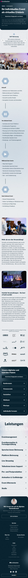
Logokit (14, 550)
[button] (26, 1)
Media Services (14, 527)
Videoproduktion (14, 531)
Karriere (7, 539)
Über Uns (7, 535)
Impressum (14, 545)
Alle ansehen (21, 537)
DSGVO (14, 549)
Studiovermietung (14, 529)
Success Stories (21, 535)
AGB (14, 547)
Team (7, 537)
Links (14, 543)
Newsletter (14, 554)
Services (14, 523)
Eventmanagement (14, 525)
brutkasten (13, 552)
